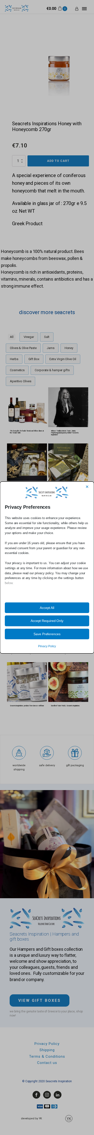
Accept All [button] (47, 608)
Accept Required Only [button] (47, 621)
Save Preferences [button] (47, 634)
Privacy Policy (47, 646)
